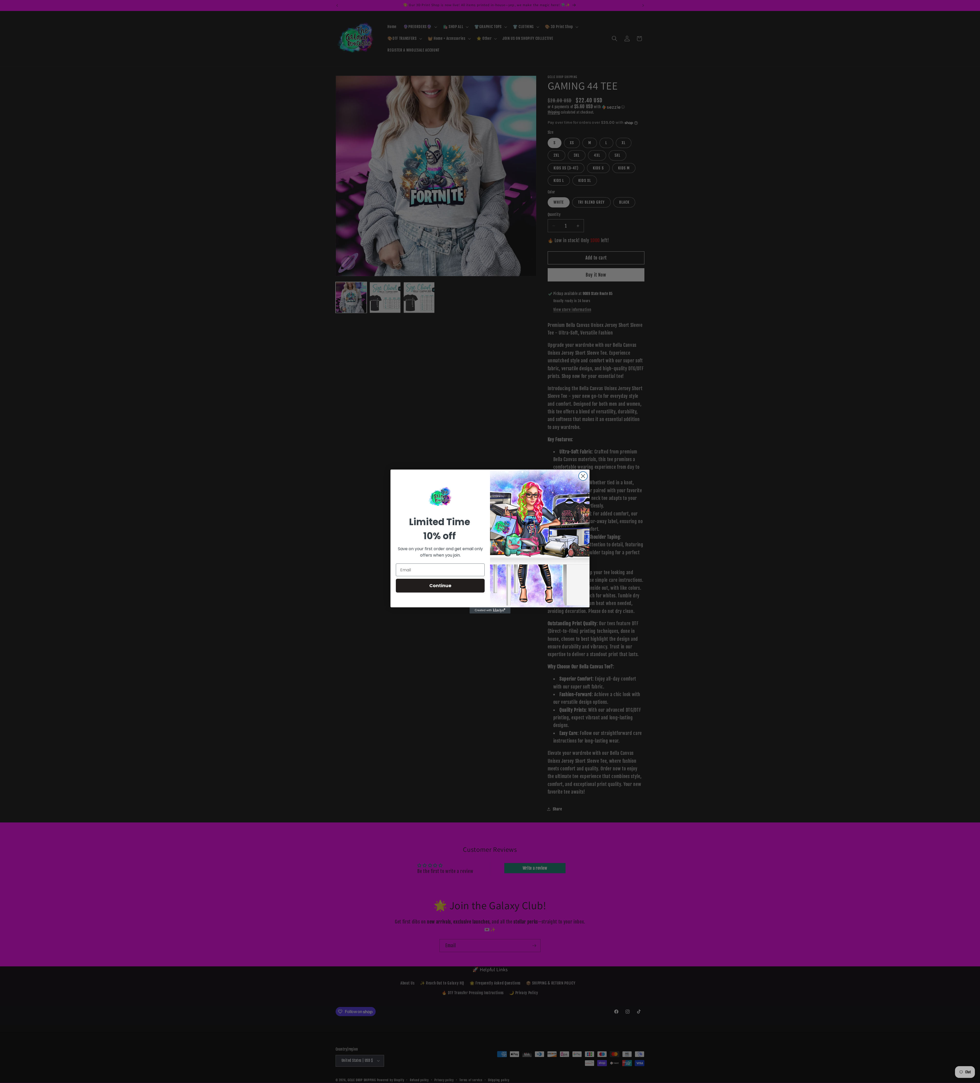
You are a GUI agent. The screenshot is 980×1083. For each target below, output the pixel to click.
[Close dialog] (583, 476)
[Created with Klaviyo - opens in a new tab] (490, 610)
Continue (440, 585)
